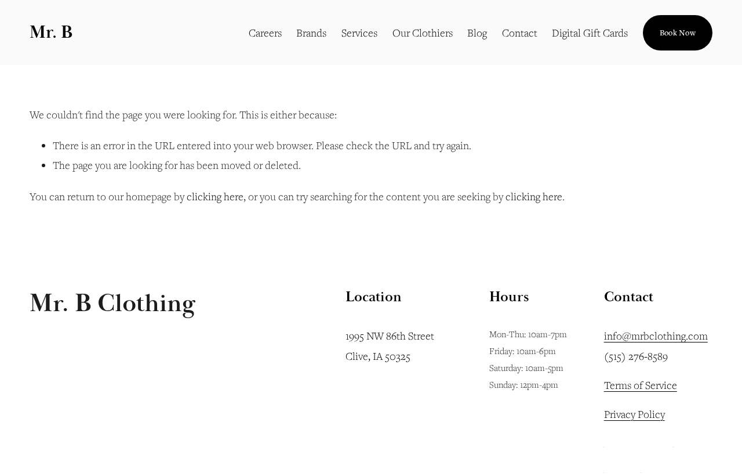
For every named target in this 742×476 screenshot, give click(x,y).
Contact (519, 32)
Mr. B (51, 32)
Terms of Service (640, 385)
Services (359, 32)
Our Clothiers (422, 32)
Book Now (678, 32)
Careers (265, 32)
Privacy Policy (634, 414)
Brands (311, 32)
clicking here (215, 196)
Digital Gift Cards (590, 32)
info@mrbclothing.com (656, 335)
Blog (477, 32)
